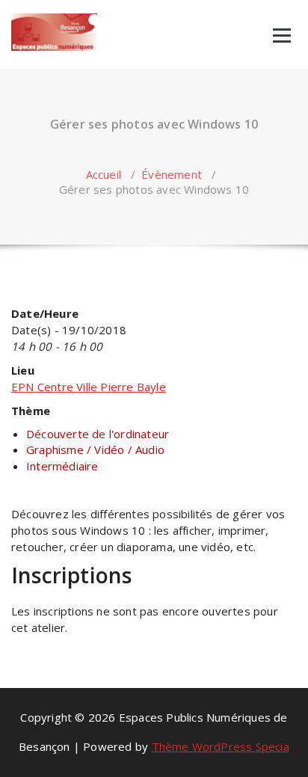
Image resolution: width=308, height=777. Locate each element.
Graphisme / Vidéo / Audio (95, 449)
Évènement (171, 174)
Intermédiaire (62, 465)
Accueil (103, 174)
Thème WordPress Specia (220, 746)
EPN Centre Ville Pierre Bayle (88, 386)
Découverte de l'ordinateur (97, 433)
